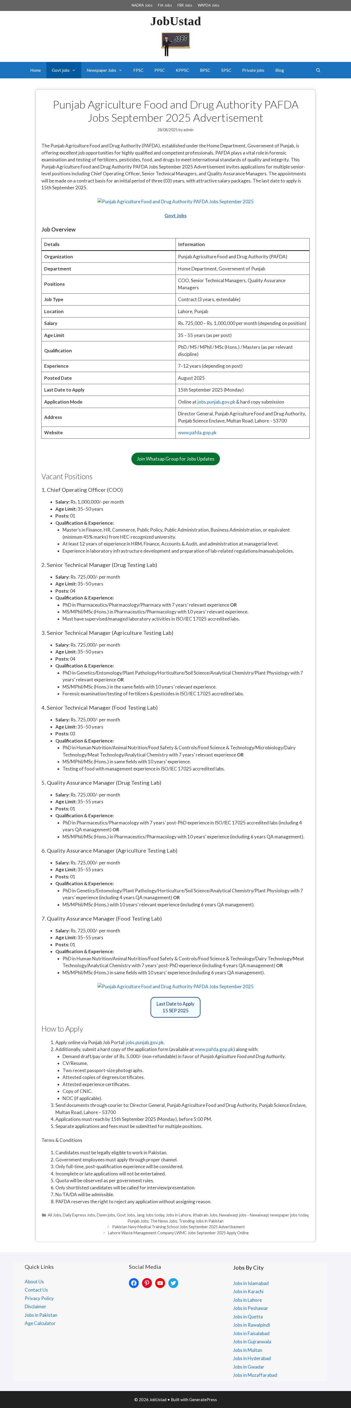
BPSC (205, 70)
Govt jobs (61, 70)
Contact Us (36, 1290)
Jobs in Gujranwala (252, 1341)
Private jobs (253, 70)
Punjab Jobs (138, 1221)
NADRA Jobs (142, 5)
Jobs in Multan (247, 1350)
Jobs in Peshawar (250, 1308)
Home (35, 70)
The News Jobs (163, 1221)
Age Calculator (40, 1323)
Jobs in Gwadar (248, 1367)
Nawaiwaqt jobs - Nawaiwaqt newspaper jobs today (263, 1215)
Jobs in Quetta (248, 1317)
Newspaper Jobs (101, 70)
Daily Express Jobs (79, 1215)
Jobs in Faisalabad (251, 1333)
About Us (34, 1281)
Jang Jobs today (150, 1215)
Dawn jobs (106, 1215)
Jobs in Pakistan (41, 1315)
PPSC (159, 70)
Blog (279, 70)
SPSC (226, 70)
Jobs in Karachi (248, 1291)
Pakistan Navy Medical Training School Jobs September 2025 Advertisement (178, 1226)
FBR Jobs (184, 5)
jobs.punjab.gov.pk (216, 402)
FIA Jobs (165, 5)
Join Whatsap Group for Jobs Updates (175, 459)
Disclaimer (35, 1306)
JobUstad (175, 21)
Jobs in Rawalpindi (251, 1325)
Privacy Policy (39, 1298)
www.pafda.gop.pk (197, 432)
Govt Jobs (175, 215)
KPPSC (182, 70)
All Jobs (54, 1215)
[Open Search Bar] (318, 70)
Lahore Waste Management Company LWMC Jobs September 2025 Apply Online (178, 1232)
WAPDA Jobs (208, 5)
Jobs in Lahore (178, 1215)
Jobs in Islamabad (251, 1283)
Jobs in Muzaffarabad (255, 1375)
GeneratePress (203, 1399)
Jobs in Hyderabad (252, 1358)
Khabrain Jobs (205, 1215)
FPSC (138, 70)
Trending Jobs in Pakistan (201, 1221)
